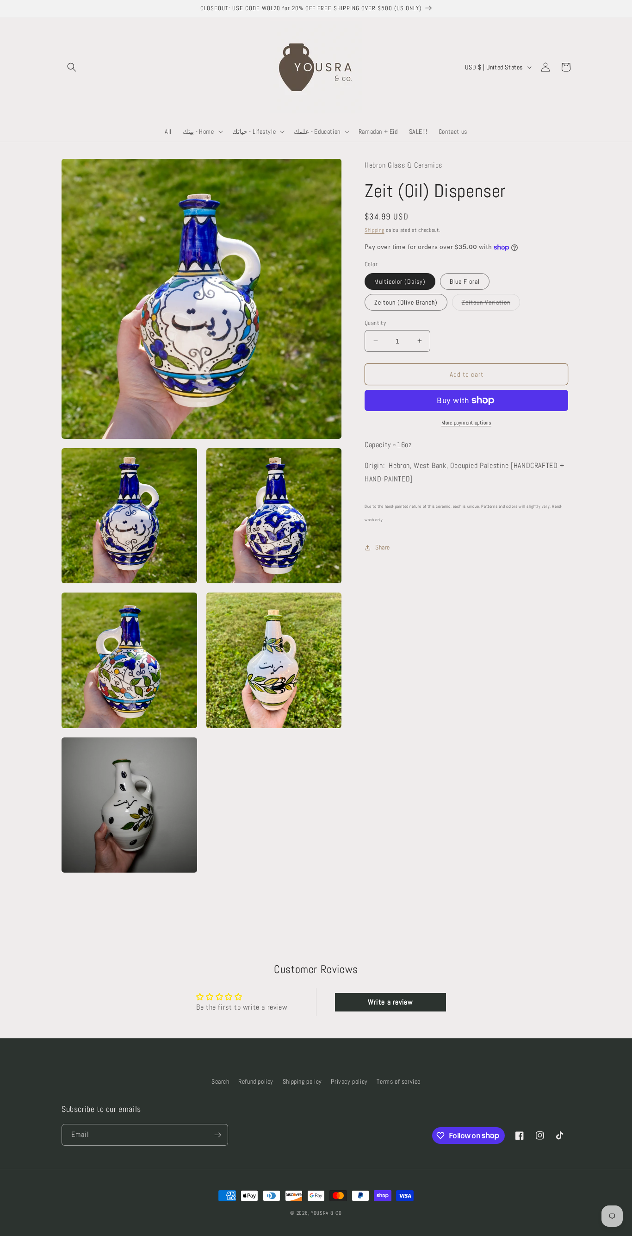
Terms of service (399, 1081)
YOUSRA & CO (326, 1213)
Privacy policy (349, 1081)
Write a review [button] (390, 1002)
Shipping (374, 229)
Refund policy (255, 1081)
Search (220, 1081)
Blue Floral (465, 281)
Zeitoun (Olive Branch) (406, 302)
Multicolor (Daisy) (400, 281)
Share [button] (382, 547)
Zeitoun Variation (491, 303)
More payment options (466, 422)
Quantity (375, 322)
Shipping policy (302, 1081)
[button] (72, 67)
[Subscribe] (217, 1135)
